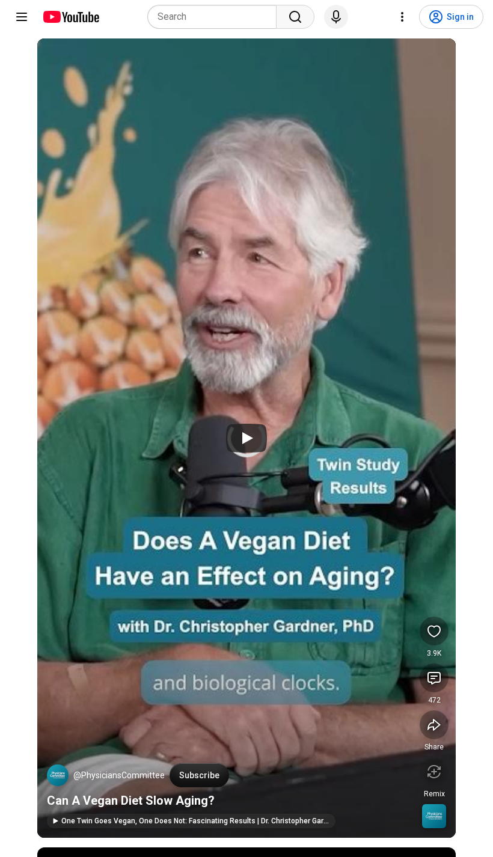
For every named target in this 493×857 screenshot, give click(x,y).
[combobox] (216, 17)
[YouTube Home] (71, 17)
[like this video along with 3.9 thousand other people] (434, 631)
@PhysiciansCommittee (119, 775)
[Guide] (21, 17)
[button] (58, 775)
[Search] (295, 17)
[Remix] (434, 771)
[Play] (246, 438)
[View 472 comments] (434, 677)
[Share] (434, 724)
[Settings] (402, 17)
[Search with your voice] (336, 17)
